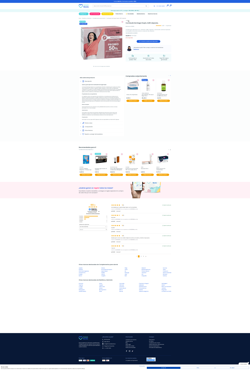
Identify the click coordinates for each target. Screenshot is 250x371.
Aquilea (80, 268)
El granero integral (144, 283)
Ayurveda (121, 283)
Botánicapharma (146, 269)
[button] (170, 6)
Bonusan (165, 274)
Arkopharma (82, 272)
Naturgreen (82, 289)
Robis (100, 291)
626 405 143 (107, 341)
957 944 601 (107, 339)
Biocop (121, 291)
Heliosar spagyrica (143, 291)
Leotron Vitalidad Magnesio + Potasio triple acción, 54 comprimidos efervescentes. (86, 169)
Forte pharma (142, 288)
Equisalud (141, 285)
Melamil (144, 268)
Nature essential (167, 272)
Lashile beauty (82, 291)
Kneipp (80, 274)
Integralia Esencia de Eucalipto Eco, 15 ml (162, 95)
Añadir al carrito (133, 100)
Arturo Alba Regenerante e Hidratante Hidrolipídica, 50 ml (116, 169)
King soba (164, 289)
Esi (125, 271)
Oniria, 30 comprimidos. (132, 94)
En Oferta (151, 341)
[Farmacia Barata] (84, 6)
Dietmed (121, 285)
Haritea (141, 289)
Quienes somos (129, 341)
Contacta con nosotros (131, 339)
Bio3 (126, 276)
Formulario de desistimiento (155, 347)
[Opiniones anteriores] (136, 256)
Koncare (81, 283)
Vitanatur (144, 272)
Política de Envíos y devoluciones (156, 344)
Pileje (126, 268)
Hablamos (136, 49)
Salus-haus (102, 286)
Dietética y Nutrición (86, 18)
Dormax (165, 268)
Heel (126, 274)
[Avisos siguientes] (146, 256)
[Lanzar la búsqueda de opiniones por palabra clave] (106, 229)
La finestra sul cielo (166, 291)
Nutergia (127, 272)
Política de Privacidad (130, 347)
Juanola (164, 288)
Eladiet (103, 272)
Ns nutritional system (106, 269)
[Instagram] (129, 351)
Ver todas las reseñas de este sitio (93, 213)
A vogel (81, 286)
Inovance (121, 286)
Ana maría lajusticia (84, 271)
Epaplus (81, 269)
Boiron (80, 276)
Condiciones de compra (154, 342)
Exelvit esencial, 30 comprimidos (160, 169)
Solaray (165, 276)
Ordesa (81, 288)
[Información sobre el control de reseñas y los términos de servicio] (98, 211)
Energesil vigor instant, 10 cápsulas (101, 169)
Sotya (100, 283)
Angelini (103, 276)
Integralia (144, 276)
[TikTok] (132, 351)
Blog (127, 342)
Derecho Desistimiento (154, 346)
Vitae (164, 269)
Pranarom (165, 271)
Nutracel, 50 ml (144, 168)
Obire (126, 269)
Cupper (101, 285)
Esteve (103, 268)
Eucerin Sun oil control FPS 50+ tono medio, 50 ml (132, 169)
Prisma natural (145, 271)
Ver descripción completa (131, 33)
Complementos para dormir (99, 18)
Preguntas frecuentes (109, 346)
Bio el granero (102, 289)
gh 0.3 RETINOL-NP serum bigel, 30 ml (148, 95)
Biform (121, 289)
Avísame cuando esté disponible (149, 41)
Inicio (80, 18)
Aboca (103, 274)
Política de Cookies (130, 346)
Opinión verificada (167, 205)
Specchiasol (104, 271)
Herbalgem (164, 283)
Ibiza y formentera (166, 286)
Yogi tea (81, 285)
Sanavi (100, 288)
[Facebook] (126, 351)
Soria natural (122, 288)
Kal (142, 274)
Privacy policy (142, 366)
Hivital (163, 285)
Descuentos (152, 339)
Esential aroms (143, 286)
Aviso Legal (128, 344)
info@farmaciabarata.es (109, 344)
